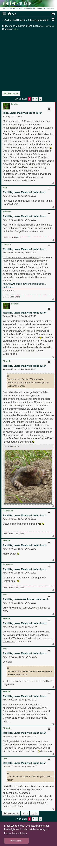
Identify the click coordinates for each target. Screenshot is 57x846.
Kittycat (7, 211)
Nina (16, 29)
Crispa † (7, 244)
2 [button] (33, 99)
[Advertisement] (28, 59)
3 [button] (36, 99)
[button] (40, 99)
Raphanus (8, 511)
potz (5, 188)
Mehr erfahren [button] (19, 833)
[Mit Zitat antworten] (49, 109)
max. (5, 594)
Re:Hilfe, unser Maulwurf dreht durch (24, 192)
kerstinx (15, 104)
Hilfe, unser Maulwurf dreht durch (20, 26)
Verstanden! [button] (16, 841)
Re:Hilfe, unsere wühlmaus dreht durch (26, 599)
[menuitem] (11, 14)
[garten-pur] (28, 6)
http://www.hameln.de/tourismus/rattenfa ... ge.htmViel (24, 285)
